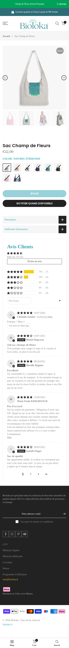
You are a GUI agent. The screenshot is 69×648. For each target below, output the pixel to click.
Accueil (6, 36)
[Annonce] (29, 4)
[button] (15, 271)
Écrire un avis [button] (35, 261)
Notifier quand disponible (34, 203)
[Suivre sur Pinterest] (18, 534)
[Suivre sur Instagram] (12, 534)
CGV (5, 544)
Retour (6, 568)
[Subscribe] (62, 513)
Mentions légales (11, 550)
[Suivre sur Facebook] (6, 534)
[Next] (63, 77)
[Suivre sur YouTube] (25, 534)
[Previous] (5, 77)
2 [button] (30, 474)
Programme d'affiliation (15, 574)
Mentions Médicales (12, 556)
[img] (25, 313)
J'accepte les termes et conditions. (37, 521)
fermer (62, 4)
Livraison (7, 562)
